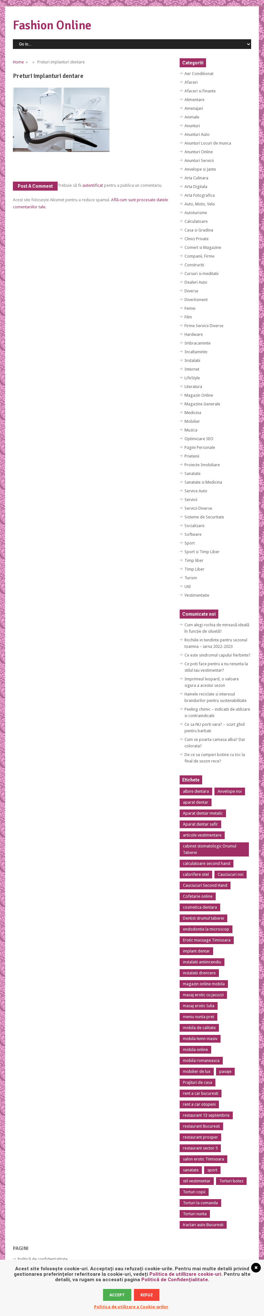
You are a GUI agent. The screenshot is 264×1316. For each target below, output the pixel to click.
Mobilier (192, 421)
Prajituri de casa (197, 1082)
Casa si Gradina (198, 230)
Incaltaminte (195, 351)
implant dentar (196, 951)
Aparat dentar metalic (203, 813)
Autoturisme (195, 212)
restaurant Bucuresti (201, 1126)
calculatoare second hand (206, 863)
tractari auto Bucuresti (203, 1224)
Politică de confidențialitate (43, 1259)
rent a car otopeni (199, 1104)
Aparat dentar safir (200, 824)
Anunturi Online (198, 151)
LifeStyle (192, 377)
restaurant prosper (200, 1137)
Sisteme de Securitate (204, 517)
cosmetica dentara (200, 907)
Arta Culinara (196, 177)
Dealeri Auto (195, 282)
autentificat (92, 185)
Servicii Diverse (198, 508)
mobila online (195, 1049)
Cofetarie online (197, 896)
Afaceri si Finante (200, 91)
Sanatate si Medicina (203, 482)
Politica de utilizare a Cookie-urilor (131, 1306)
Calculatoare (196, 221)
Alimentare (194, 99)
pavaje (225, 1071)
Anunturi (192, 125)
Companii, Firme (199, 256)
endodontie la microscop (206, 929)
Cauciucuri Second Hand (205, 885)
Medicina (192, 412)
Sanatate (192, 473)
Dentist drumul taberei (203, 918)
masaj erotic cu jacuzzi (203, 994)
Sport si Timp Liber (202, 551)
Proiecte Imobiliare (202, 464)
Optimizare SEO (198, 438)
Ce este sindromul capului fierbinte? (217, 655)
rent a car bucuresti (200, 1093)
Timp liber (193, 560)
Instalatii (192, 360)
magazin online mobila (204, 983)
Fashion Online (52, 25)
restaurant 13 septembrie (206, 1115)
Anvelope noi (230, 791)
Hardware (193, 334)
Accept (117, 1294)
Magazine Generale (202, 404)
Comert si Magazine (202, 247)
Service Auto (195, 490)
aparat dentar (195, 802)
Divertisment (196, 299)
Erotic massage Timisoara (207, 940)
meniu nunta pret (198, 1016)
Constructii (194, 264)
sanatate (191, 1170)
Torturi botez (231, 1181)
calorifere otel (196, 874)
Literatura (193, 386)
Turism (190, 577)
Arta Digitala (195, 186)
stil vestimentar (197, 1181)
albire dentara (196, 791)
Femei (189, 308)
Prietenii (191, 456)
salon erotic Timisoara (203, 1159)
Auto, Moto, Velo (199, 204)
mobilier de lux (197, 1071)
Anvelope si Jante (200, 169)
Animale (191, 117)
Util (187, 586)
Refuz (146, 1294)
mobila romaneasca (201, 1060)
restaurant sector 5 (200, 1148)
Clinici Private (196, 238)
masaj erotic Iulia (198, 1005)
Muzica (190, 430)
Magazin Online (198, 395)
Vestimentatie (196, 595)
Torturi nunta (195, 1213)
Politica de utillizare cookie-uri (185, 1274)
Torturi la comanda (200, 1202)
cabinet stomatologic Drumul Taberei (209, 849)
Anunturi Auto (197, 134)
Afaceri (191, 82)
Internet (191, 369)
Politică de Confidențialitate (174, 1280)
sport (212, 1170)
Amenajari (193, 108)
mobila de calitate (199, 1027)
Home (18, 62)
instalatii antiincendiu (202, 962)
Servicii (190, 499)
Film (188, 317)
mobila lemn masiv (200, 1038)
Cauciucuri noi (230, 874)
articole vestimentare (202, 835)
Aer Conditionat (198, 73)
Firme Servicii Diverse (203, 325)
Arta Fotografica (199, 195)
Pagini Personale (199, 447)
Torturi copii (194, 1191)
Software (193, 534)
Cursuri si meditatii (201, 273)
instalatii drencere (199, 972)
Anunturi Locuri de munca (207, 143)
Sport (189, 543)
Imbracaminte (197, 343)
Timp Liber (194, 569)
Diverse (191, 291)
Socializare (194, 525)
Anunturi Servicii (199, 160)
